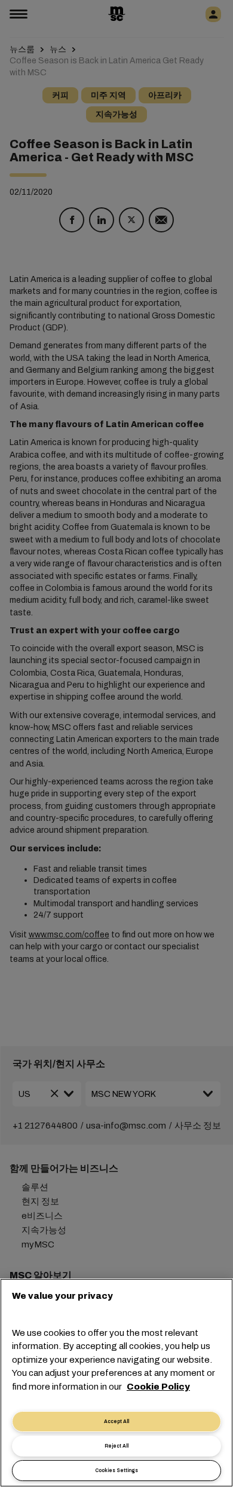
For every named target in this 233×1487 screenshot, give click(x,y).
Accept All (116, 1421)
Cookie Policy (158, 1386)
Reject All (116, 1446)
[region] (116, 1382)
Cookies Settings (116, 1470)
